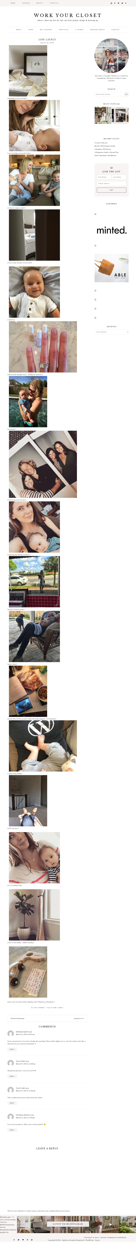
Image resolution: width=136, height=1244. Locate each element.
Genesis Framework (77, 1240)
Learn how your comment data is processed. (53, 1211)
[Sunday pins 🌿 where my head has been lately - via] (127, 1224)
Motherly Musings (17, 1018)
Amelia (64, 1240)
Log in (97, 1240)
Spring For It (78, 1018)
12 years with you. (101, 143)
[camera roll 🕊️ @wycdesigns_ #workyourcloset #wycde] (93, 1224)
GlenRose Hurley (23, 1115)
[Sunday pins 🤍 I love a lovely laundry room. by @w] (8, 1224)
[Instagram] (112, 3)
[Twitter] (123, 3)
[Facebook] (127, 3)
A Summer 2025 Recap (103, 149)
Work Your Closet (68, 15)
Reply (12, 1049)
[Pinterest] (116, 3)
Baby (55, 1008)
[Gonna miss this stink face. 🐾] (25, 1224)
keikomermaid (22, 1032)
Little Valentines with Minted (105, 156)
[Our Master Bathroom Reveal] (103, 116)
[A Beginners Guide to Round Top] (120, 116)
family (60, 1008)
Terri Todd (20, 1061)
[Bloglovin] (119, 3)
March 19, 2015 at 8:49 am (25, 1034)
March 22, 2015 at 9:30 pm (25, 1118)
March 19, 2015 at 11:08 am (25, 1064)
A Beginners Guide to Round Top (106, 152)
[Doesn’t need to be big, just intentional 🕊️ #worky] (42, 1224)
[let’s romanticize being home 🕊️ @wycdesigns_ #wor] (110, 1224)
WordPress (121, 1237)
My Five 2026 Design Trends (105, 146)
